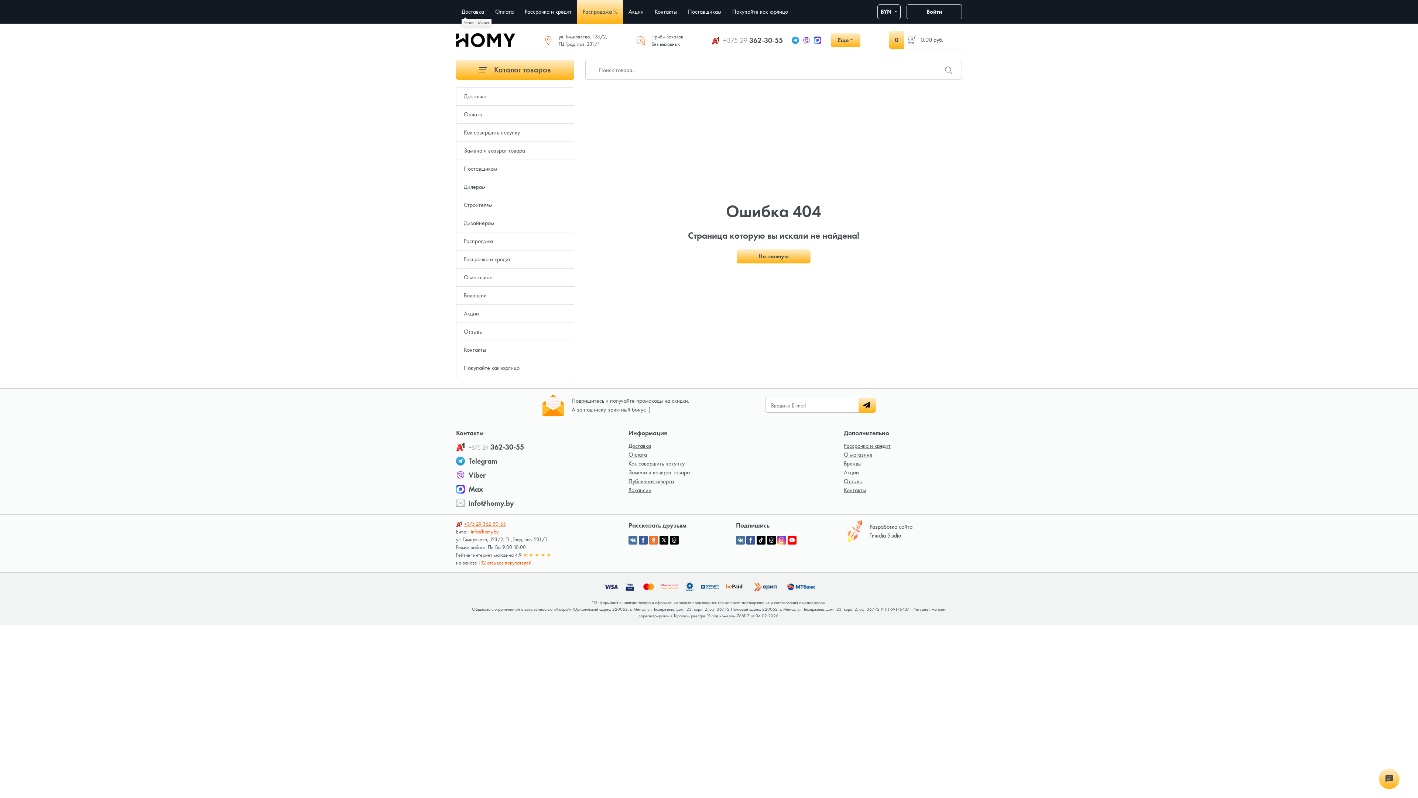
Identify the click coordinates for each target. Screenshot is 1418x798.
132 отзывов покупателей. (505, 562)
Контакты (475, 350)
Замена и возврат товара (494, 150)
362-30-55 (753, 40)
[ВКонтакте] (740, 540)
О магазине (478, 277)
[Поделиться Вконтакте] (632, 540)
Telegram (483, 461)
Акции (471, 313)
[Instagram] (781, 540)
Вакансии (475, 295)
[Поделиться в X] (664, 540)
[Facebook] (750, 540)
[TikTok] (761, 540)
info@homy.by (491, 503)
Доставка (475, 96)
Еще (843, 40)
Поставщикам (480, 169)
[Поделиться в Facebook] (643, 540)
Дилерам (474, 187)
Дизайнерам (479, 223)
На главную (773, 256)
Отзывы (473, 331)
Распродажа (478, 241)
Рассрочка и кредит (487, 259)
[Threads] (771, 540)
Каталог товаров (521, 69)
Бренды (853, 463)
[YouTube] (792, 540)
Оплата (473, 114)
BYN (887, 12)
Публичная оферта (651, 481)
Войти (934, 12)
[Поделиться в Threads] (674, 540)
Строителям (478, 205)
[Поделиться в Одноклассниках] (653, 540)
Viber (477, 475)
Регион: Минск (476, 22)
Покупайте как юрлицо (492, 368)
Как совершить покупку (492, 132)
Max (476, 489)
